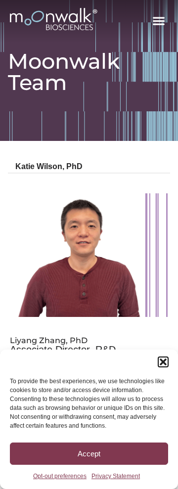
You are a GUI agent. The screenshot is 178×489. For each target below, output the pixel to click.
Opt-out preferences (60, 476)
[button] (163, 362)
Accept (89, 453)
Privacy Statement (115, 476)
